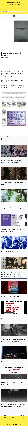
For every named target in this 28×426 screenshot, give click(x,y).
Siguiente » (22, 415)
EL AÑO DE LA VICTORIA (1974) (9, 252)
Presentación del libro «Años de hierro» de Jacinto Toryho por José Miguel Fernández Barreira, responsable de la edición (13, 274)
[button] (14, 16)
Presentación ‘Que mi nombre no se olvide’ (13, 296)
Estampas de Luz (6, 362)
